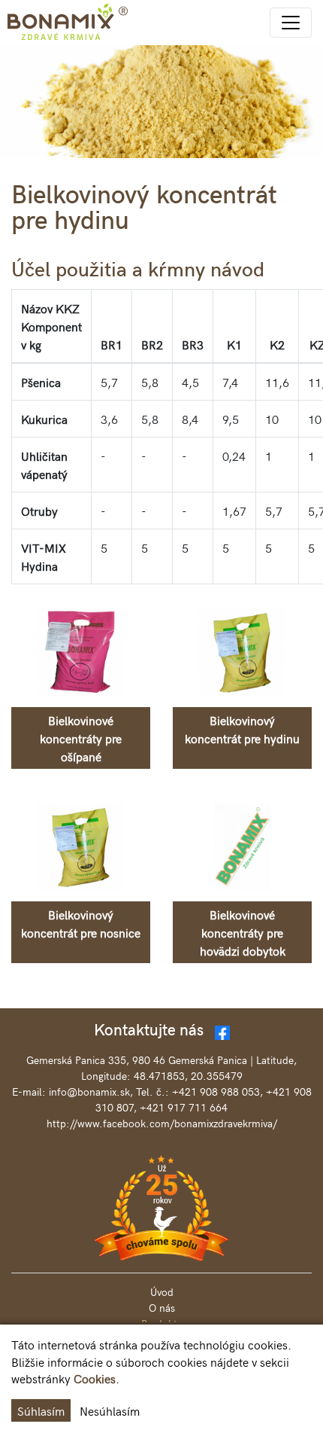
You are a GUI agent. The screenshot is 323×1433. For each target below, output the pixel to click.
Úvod (162, 1292)
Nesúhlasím (110, 1410)
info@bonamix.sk (89, 1091)
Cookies (95, 1378)
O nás (162, 1307)
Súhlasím (41, 1410)
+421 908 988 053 (216, 1091)
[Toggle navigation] (291, 23)
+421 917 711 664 (184, 1107)
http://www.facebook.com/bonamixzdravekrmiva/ (162, 1123)
